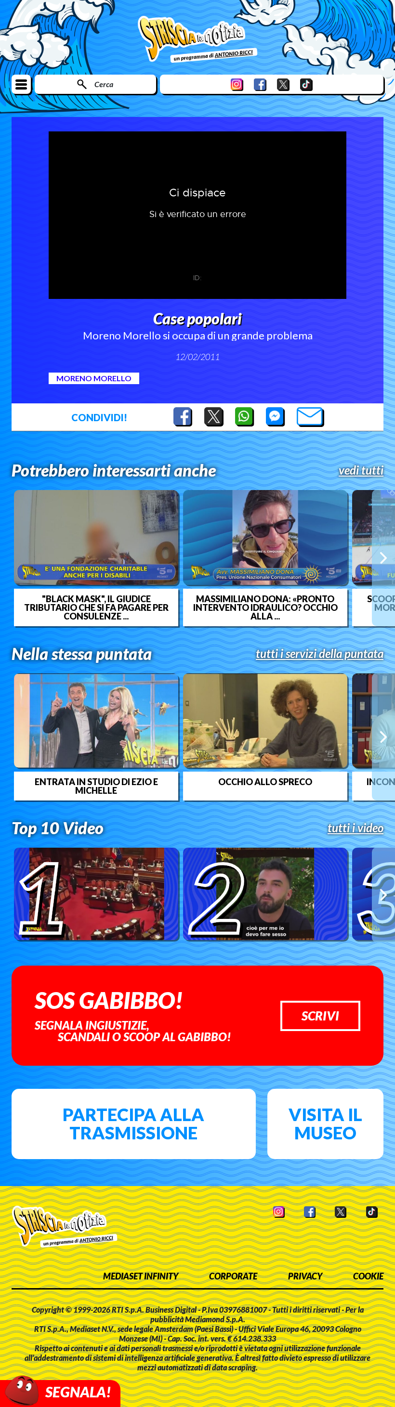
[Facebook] (260, 84)
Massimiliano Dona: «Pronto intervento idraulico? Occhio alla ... (265, 607)
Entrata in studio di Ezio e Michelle (96, 786)
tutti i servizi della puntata (319, 653)
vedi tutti (361, 470)
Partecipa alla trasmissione (133, 1123)
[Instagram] (237, 84)
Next (383, 558)
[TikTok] (306, 84)
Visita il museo (325, 1123)
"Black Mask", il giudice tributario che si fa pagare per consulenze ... (96, 607)
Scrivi (320, 1015)
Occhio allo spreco (265, 781)
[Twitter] (283, 84)
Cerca (103, 84)
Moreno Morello (94, 378)
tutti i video (355, 828)
